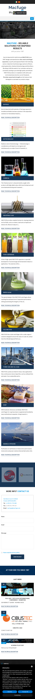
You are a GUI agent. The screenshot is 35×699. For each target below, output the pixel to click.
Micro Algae (7, 292)
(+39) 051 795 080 (11, 503)
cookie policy (5, 676)
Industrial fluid (8, 215)
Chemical (6, 178)
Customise (17, 695)
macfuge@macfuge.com (13, 508)
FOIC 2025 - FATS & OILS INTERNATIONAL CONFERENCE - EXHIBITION (17, 599)
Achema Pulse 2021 (17, 645)
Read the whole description (10, 117)
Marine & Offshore (9, 444)
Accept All (25, 691)
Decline (10, 691)
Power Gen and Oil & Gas (11, 367)
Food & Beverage (8, 254)
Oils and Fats (7, 329)
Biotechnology (8, 139)
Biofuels (6, 104)
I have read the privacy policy (11, 552)
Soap (5, 405)
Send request (17, 556)
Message (3, 533)
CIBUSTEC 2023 (17, 628)
